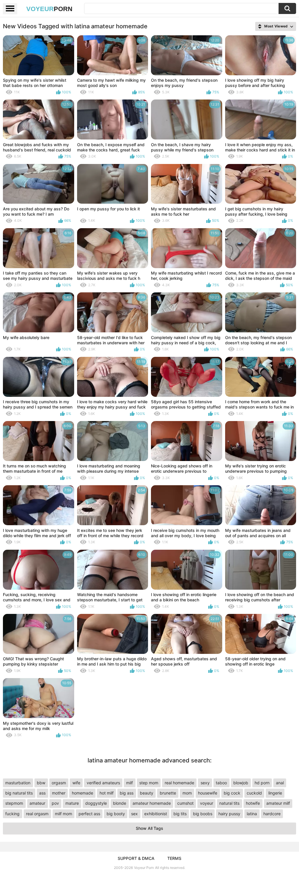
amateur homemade (152, 803)
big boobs (202, 813)
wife (76, 782)
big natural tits (19, 792)
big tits (180, 813)
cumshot (185, 803)
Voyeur (49, 9)
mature (72, 803)
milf (129, 782)
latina (252, 813)
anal (280, 782)
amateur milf (278, 803)
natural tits (229, 803)
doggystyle (96, 803)
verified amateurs (103, 782)
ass (42, 792)
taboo (221, 782)
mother (58, 792)
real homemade (179, 782)
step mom (148, 782)
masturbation (17, 782)
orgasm (59, 782)
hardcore (272, 813)
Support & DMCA (136, 858)
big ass (126, 792)
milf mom (63, 813)
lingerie (275, 792)
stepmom (14, 803)
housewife (207, 792)
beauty (146, 792)
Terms (174, 858)
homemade (82, 792)
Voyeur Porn (144, 867)
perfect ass (89, 813)
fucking (12, 813)
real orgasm (37, 813)
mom (187, 792)
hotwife (253, 803)
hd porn (262, 782)
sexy (205, 782)
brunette (168, 792)
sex (134, 813)
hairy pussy (229, 813)
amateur (37, 803)
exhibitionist (155, 813)
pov (55, 803)
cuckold (254, 792)
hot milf (107, 792)
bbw (41, 782)
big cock (232, 792)
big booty (116, 813)
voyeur (206, 803)
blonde (119, 803)
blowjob (240, 782)
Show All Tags (149, 828)
